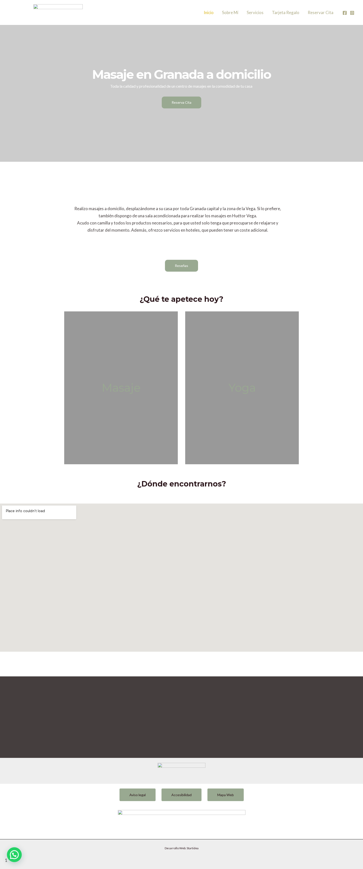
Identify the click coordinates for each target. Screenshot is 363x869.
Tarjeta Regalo (285, 12)
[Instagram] (352, 13)
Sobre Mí (230, 12)
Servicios (255, 12)
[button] (14, 854)
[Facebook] (345, 13)
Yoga (242, 387)
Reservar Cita (320, 12)
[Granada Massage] (58, 12)
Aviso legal (137, 795)
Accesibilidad (181, 795)
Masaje (121, 387)
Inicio (209, 12)
